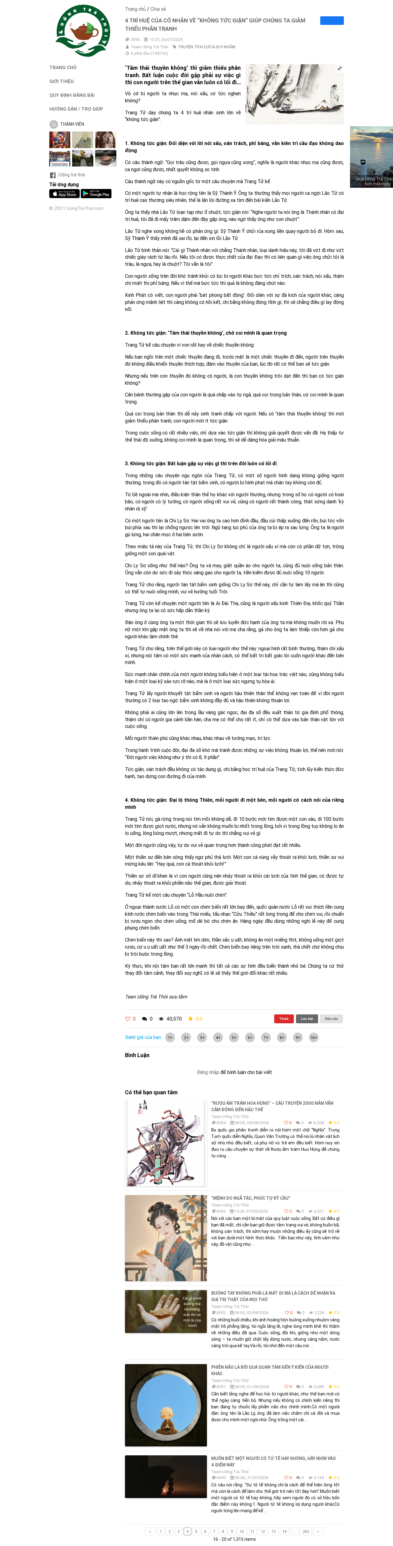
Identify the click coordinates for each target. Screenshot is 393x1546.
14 (284, 1531)
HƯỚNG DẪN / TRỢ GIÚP (76, 109)
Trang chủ (135, 9)
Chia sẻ (158, 9)
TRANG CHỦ (62, 67)
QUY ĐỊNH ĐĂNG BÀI (72, 95)
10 (242, 1531)
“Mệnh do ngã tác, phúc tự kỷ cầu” (250, 1198)
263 (306, 1531)
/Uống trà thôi (71, 175)
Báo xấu (331, 1019)
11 (252, 1531)
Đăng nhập (208, 1072)
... (294, 1531)
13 (274, 1531)
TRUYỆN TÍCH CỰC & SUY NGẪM (206, 46)
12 (263, 1531)
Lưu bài (307, 1019)
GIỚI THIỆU (61, 81)
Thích (284, 1019)
